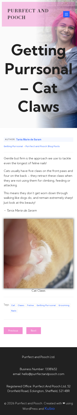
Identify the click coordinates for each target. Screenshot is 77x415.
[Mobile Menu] (66, 14)
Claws (21, 305)
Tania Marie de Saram (28, 139)
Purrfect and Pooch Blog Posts (42, 146)
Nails (13, 310)
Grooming (63, 305)
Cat (13, 305)
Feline (30, 305)
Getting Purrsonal (13, 146)
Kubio (49, 408)
